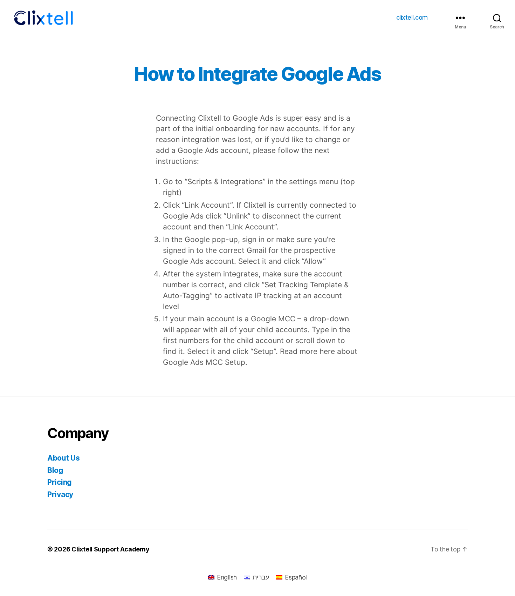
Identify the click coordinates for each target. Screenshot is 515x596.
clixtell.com (412, 17)
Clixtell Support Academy (110, 549)
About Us (63, 458)
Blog (55, 470)
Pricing (59, 482)
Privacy (60, 494)
